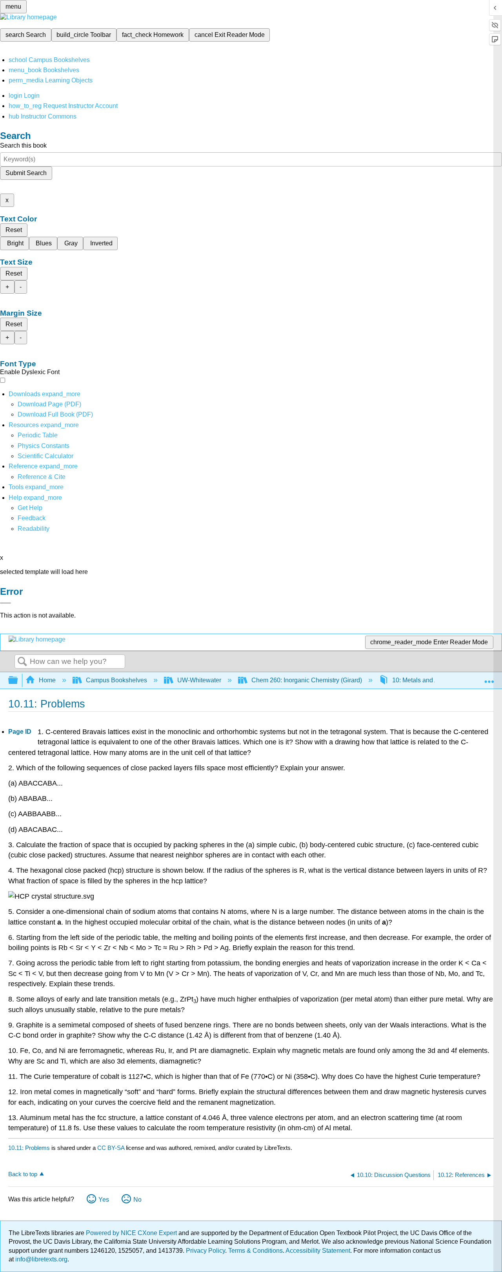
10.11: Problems (29, 1147)
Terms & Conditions (255, 1250)
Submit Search (26, 173)
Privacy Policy (205, 1250)
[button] (31, 518)
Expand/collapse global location (489, 678)
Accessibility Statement (318, 1250)
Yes (103, 1199)
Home (47, 680)
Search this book (23, 145)
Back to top (22, 1174)
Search (22, 662)
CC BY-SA (111, 1147)
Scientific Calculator (45, 456)
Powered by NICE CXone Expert (132, 1233)
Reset (13, 230)
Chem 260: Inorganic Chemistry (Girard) (307, 680)
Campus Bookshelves (116, 680)
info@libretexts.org (40, 1259)
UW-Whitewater (199, 680)
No (137, 1199)
